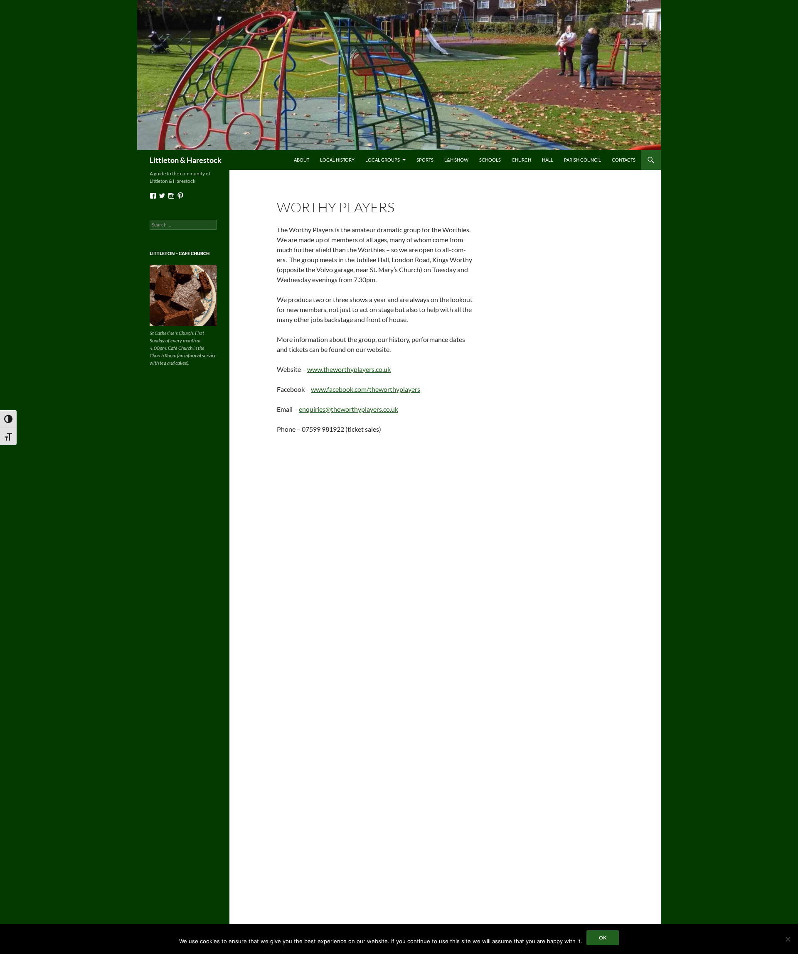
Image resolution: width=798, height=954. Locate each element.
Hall (547, 159)
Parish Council (582, 159)
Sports (424, 159)
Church (521, 159)
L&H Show (456, 159)
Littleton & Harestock (186, 160)
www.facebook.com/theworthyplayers (365, 389)
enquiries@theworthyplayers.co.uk (348, 409)
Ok (602, 937)
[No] (787, 939)
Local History (337, 159)
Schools (490, 159)
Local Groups (382, 159)
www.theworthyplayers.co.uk (349, 369)
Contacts (623, 159)
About (301, 159)
